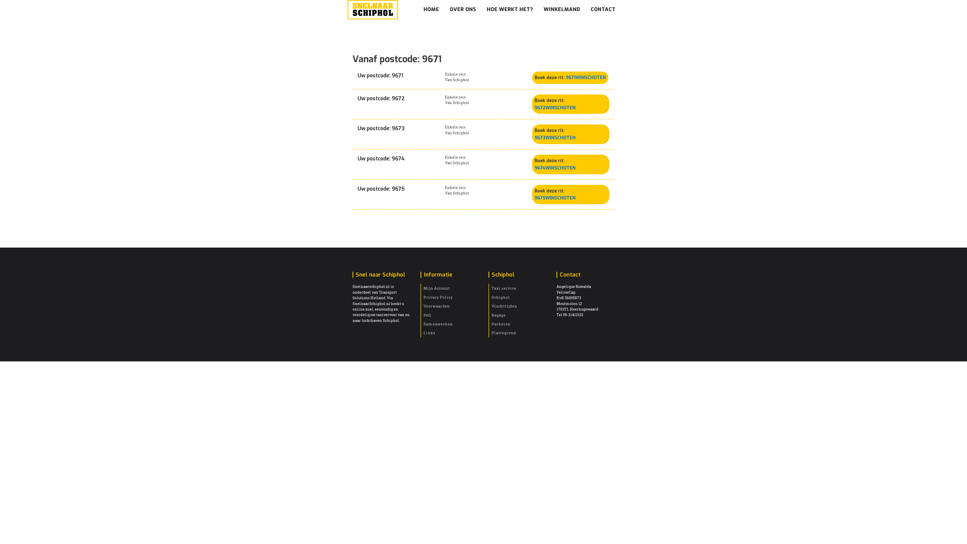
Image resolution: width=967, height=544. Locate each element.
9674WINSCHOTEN (555, 168)
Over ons (463, 9)
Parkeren (501, 324)
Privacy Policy (438, 297)
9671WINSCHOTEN (586, 78)
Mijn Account (437, 288)
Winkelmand (562, 9)
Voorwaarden (437, 306)
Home (431, 9)
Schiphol (501, 297)
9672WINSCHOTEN (555, 108)
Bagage (499, 315)
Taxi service (504, 288)
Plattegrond (504, 332)
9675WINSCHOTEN (555, 198)
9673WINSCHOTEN (555, 138)
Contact (603, 9)
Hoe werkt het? (510, 9)
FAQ (427, 315)
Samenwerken (438, 324)
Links (429, 332)
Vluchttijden (504, 306)
